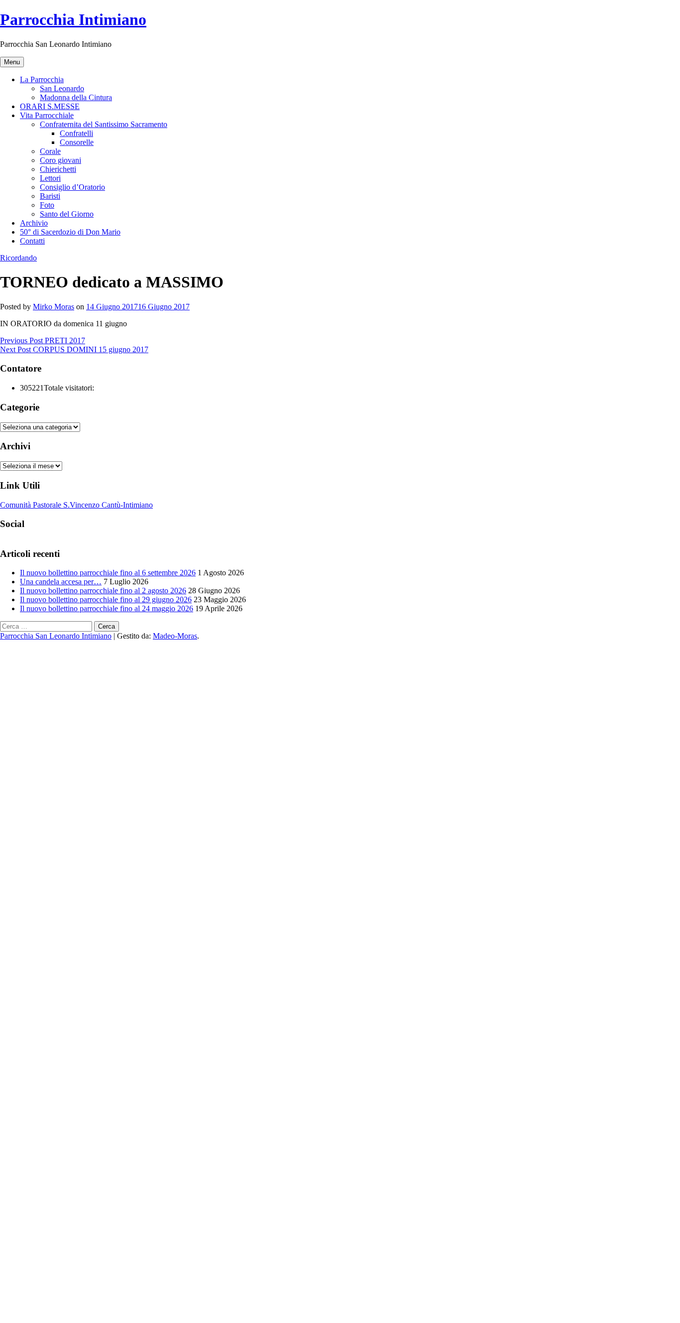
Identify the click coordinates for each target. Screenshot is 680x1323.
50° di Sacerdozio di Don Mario (70, 232)
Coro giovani (60, 160)
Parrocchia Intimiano (73, 19)
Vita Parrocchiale (47, 115)
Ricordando (18, 258)
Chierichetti (58, 169)
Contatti (32, 241)
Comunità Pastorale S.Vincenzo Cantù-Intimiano (76, 505)
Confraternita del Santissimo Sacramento (103, 124)
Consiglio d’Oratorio (72, 187)
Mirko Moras (53, 306)
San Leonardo (62, 88)
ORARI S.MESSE (50, 106)
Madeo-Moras (175, 636)
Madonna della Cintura (76, 97)
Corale (50, 151)
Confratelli (76, 133)
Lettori (50, 178)
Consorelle (77, 142)
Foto (47, 205)
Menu (12, 62)
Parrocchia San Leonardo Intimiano (56, 636)
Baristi (50, 196)
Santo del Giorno (67, 214)
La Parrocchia (42, 79)
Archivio (34, 223)
